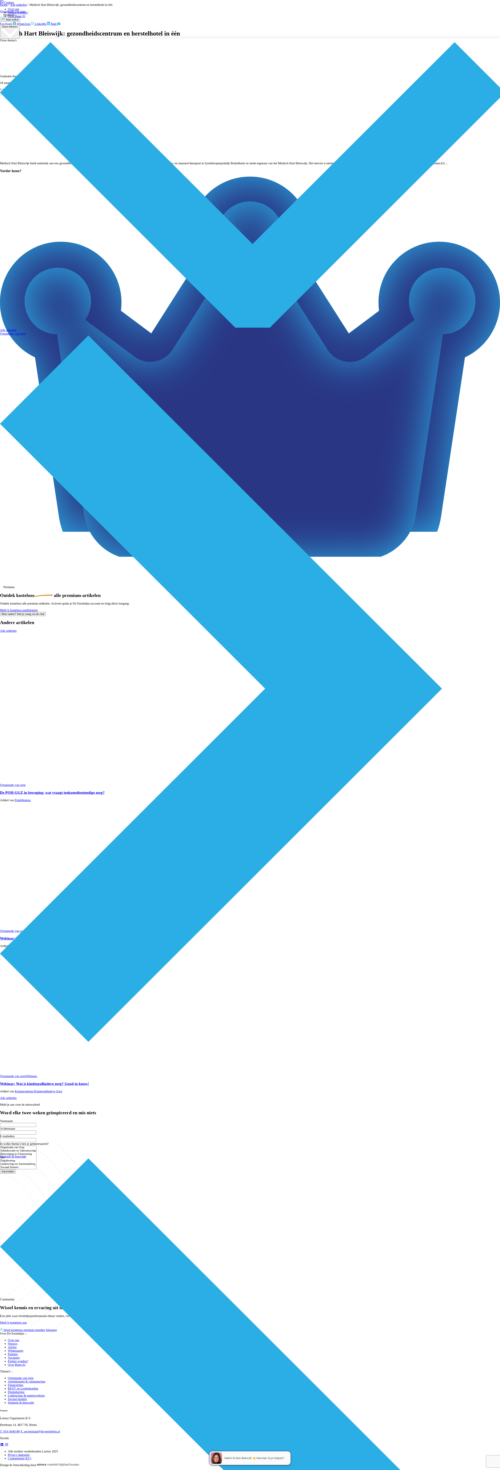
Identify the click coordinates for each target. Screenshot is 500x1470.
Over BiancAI (16, 16)
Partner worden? (18, 12)
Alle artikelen (8, 330)
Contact (9, 2)
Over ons (13, 9)
